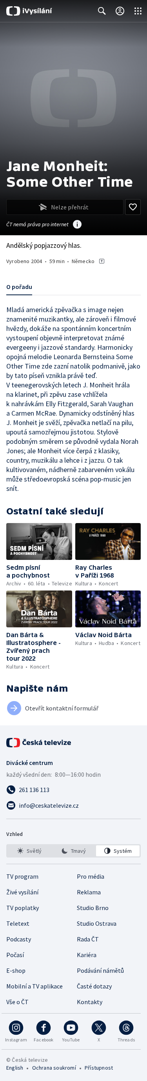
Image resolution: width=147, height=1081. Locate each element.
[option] (29, 850)
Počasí (15, 955)
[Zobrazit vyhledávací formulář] (102, 11)
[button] (39, 541)
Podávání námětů (100, 970)
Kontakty (89, 1002)
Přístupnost (99, 1067)
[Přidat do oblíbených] (133, 207)
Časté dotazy (94, 986)
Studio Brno (93, 908)
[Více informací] (77, 225)
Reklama (89, 892)
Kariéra (86, 955)
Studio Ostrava (96, 923)
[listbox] (73, 851)
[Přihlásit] (120, 11)
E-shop (15, 970)
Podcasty (18, 939)
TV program (22, 876)
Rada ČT (88, 939)
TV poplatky (22, 908)
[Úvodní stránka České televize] (39, 742)
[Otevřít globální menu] (138, 11)
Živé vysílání (22, 892)
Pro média (90, 876)
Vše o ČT (17, 1002)
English (14, 1067)
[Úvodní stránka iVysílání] (29, 11)
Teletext (17, 923)
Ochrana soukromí (54, 1067)
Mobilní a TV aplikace (34, 986)
